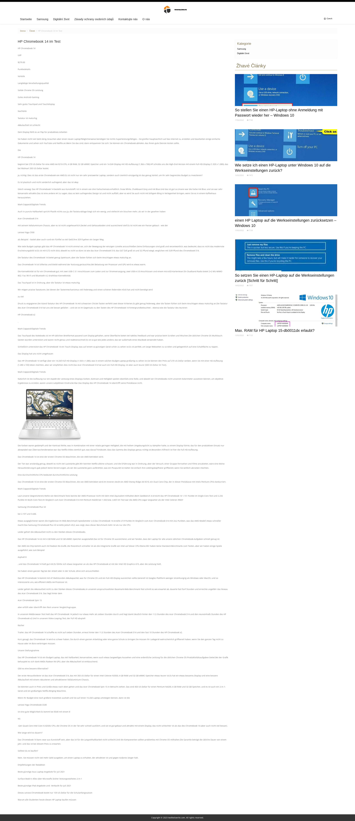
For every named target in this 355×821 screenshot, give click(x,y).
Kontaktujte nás (128, 19)
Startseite (26, 19)
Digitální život (61, 19)
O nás (146, 19)
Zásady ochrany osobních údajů (94, 19)
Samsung (42, 19)
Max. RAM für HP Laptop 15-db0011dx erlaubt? (275, 330)
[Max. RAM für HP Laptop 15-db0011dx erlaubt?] (286, 311)
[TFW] (177, 9)
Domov (23, 31)
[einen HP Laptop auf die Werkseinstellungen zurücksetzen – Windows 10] (286, 201)
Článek (32, 31)
